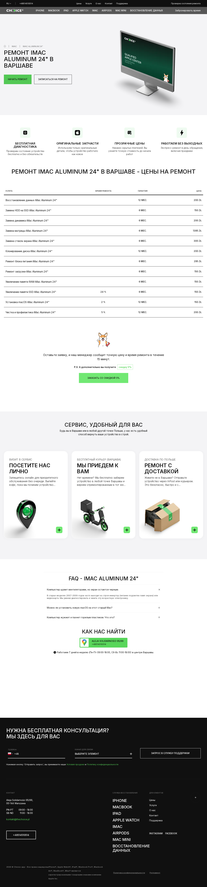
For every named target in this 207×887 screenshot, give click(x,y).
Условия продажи (75, 764)
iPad (117, 813)
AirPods (121, 833)
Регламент (155, 873)
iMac (14, 46)
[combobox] (10, 753)
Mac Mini (122, 839)
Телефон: (12, 750)
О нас (152, 810)
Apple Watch (126, 820)
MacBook (122, 807)
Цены (152, 800)
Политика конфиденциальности (129, 873)
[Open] (59, 530)
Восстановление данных (131, 848)
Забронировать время (188, 10)
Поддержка (156, 820)
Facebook (171, 833)
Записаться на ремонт (53, 79)
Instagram (156, 833)
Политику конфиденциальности (102, 764)
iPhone (120, 800)
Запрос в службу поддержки (170, 753)
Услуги (153, 805)
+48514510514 (26, 3)
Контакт (153, 815)
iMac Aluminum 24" (33, 46)
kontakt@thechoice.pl (18, 819)
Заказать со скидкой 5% (103, 378)
